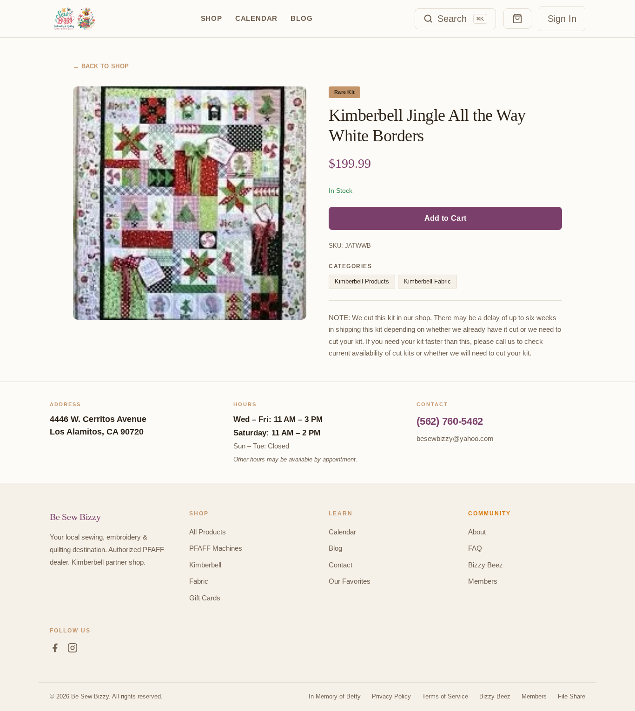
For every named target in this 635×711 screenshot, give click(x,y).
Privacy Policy (391, 696)
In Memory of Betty (335, 696)
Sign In (562, 18)
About (477, 532)
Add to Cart (445, 218)
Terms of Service (445, 696)
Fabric (198, 581)
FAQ (475, 548)
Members (482, 581)
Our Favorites (349, 581)
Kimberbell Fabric (427, 281)
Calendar (256, 18)
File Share (571, 696)
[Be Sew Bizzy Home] (74, 19)
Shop (211, 18)
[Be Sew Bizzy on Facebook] (55, 650)
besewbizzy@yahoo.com (455, 438)
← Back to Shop (101, 66)
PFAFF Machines (215, 548)
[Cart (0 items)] (517, 18)
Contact (340, 565)
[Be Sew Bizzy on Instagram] (72, 650)
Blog (301, 18)
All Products (207, 532)
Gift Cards (204, 598)
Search (460, 18)
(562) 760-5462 (450, 421)
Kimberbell (205, 565)
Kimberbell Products (362, 281)
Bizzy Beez (485, 565)
